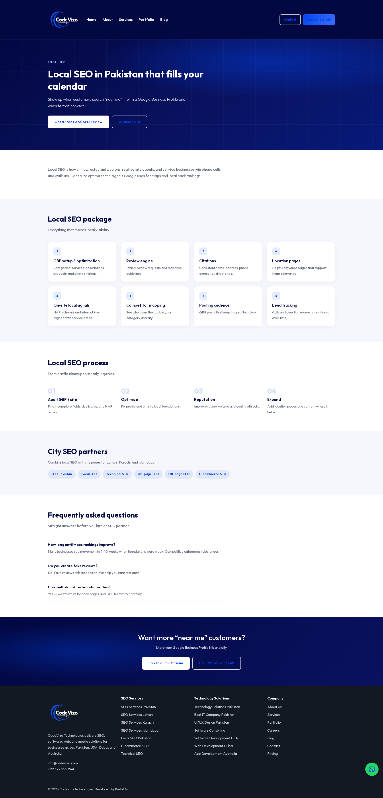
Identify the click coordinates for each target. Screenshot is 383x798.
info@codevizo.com (63, 763)
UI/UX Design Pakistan (211, 722)
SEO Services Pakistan (138, 707)
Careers (273, 730)
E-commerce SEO (212, 474)
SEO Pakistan (61, 474)
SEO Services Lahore (137, 714)
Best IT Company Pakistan (214, 714)
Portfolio (146, 19)
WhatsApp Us (129, 122)
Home (91, 19)
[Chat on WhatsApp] (372, 769)
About (107, 19)
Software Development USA (216, 738)
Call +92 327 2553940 (216, 663)
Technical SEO (117, 474)
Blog (164, 19)
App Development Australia (215, 753)
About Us (274, 707)
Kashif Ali (121, 789)
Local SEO (89, 474)
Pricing (272, 753)
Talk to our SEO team (166, 663)
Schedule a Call (319, 19)
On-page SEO (148, 474)
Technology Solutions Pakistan (217, 707)
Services (126, 19)
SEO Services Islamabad (139, 730)
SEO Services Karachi (137, 722)
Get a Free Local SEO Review (78, 122)
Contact (290, 19)
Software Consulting (209, 730)
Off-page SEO (179, 474)
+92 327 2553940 (62, 769)
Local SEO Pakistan (136, 738)
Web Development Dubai (213, 746)
